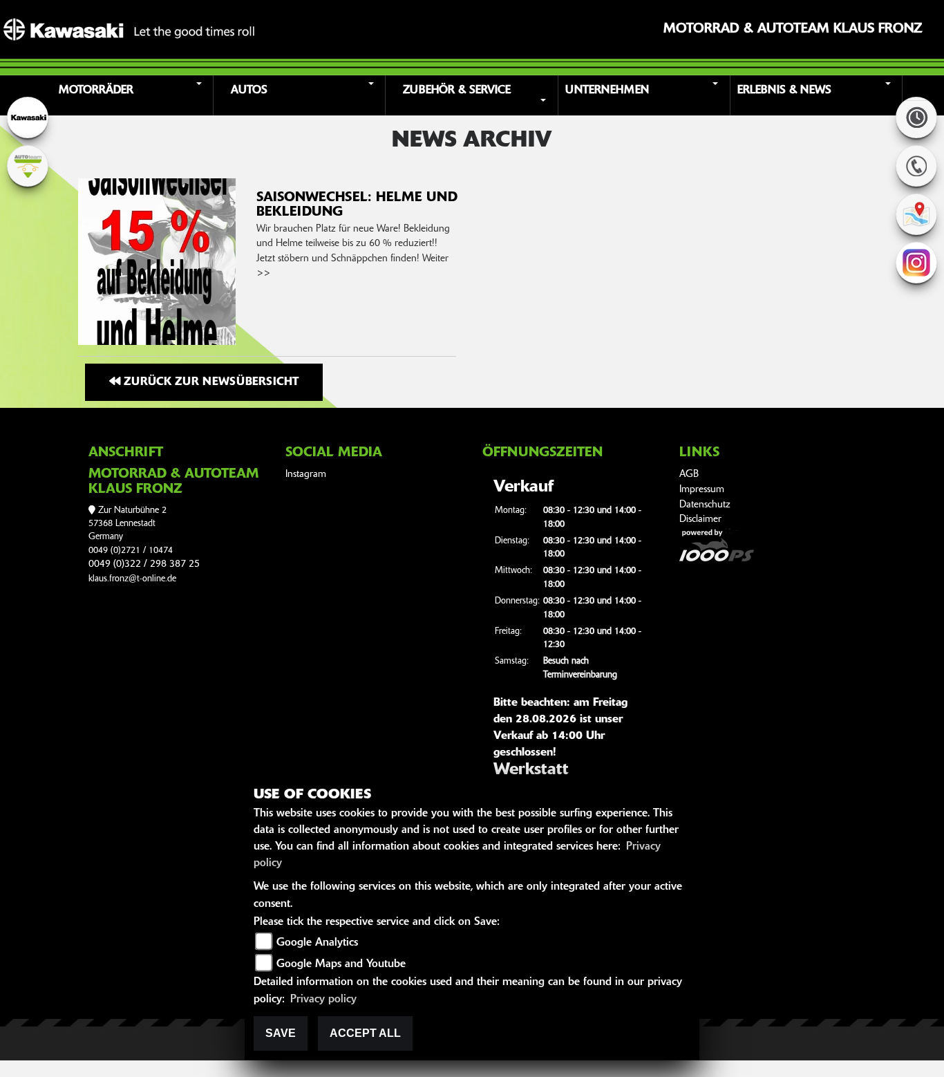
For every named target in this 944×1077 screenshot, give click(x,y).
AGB (689, 474)
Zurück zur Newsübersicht (209, 382)
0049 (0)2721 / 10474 (130, 550)
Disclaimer (700, 519)
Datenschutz (704, 505)
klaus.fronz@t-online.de (132, 578)
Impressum (701, 490)
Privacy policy (323, 999)
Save (280, 1033)
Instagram (305, 474)
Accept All (365, 1033)
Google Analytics (317, 942)
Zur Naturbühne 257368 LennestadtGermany (127, 524)
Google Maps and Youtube (341, 964)
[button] (128, 95)
